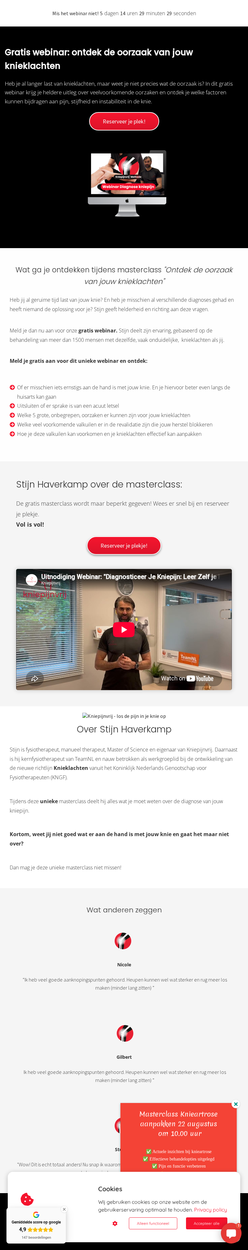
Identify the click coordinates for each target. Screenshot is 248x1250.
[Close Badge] (64, 1209)
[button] (231, 1233)
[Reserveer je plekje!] (124, 553)
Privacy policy (210, 1209)
